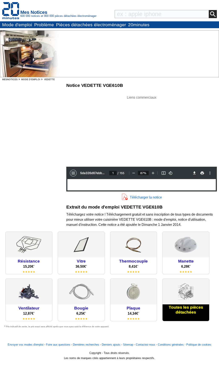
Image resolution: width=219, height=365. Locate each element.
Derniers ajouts (111, 344)
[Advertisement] (142, 130)
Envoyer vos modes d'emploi (25, 344)
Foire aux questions (58, 344)
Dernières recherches (86, 344)
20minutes (138, 24)
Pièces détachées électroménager (91, 24)
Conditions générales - (172, 344)
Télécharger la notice (146, 197)
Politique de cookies (198, 344)
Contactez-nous (145, 344)
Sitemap (128, 344)
